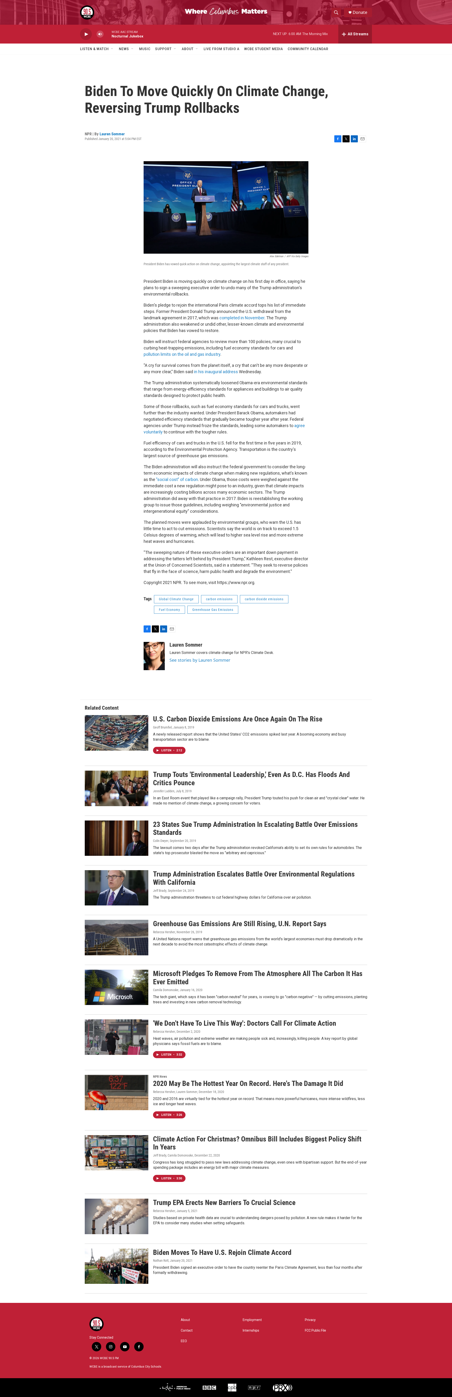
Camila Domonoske (165, 990)
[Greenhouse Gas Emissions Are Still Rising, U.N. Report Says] (116, 937)
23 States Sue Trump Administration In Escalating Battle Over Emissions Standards (255, 828)
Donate (360, 12)
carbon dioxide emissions (264, 599)
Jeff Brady (159, 891)
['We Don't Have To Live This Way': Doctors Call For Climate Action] (116, 1037)
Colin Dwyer (160, 841)
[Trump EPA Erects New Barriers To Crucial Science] (116, 1216)
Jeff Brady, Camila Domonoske (173, 1155)
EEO (184, 1341)
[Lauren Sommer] (154, 656)
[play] (86, 34)
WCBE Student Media (263, 49)
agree (299, 425)
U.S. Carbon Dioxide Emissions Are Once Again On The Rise (237, 719)
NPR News (160, 1076)
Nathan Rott (161, 1260)
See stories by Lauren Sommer (200, 660)
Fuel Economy (169, 610)
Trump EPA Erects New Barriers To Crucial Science (224, 1202)
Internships (251, 1330)
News (124, 49)
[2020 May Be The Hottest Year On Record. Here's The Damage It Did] (116, 1092)
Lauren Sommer (112, 134)
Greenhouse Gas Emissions (212, 610)
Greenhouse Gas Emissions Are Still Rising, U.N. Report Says (240, 924)
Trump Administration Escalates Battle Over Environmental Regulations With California (254, 878)
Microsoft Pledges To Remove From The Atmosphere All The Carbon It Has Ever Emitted (258, 977)
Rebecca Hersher (164, 932)
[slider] (107, 34)
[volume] (100, 34)
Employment (252, 1320)
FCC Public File (315, 1330)
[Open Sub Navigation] (112, 49)
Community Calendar (308, 49)
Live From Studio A (221, 49)
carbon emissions (219, 599)
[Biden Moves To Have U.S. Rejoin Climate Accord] (116, 1266)
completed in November (241, 317)
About (188, 49)
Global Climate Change (176, 599)
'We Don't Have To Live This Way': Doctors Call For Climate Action (244, 1023)
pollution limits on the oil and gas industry (182, 354)
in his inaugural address (216, 371)
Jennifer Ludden (163, 791)
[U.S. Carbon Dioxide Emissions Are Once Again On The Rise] (116, 732)
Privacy (310, 1320)
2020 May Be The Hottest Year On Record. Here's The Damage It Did (248, 1083)
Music (144, 49)
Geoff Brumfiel (162, 727)
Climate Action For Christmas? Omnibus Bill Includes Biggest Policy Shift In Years (257, 1143)
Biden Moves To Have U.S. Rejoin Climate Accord (222, 1252)
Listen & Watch (94, 49)
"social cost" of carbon (177, 479)
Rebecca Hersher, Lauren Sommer (175, 1092)
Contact (187, 1330)
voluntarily (154, 431)
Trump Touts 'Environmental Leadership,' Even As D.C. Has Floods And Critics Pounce (251, 778)
